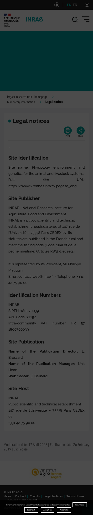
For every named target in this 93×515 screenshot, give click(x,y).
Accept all (47, 510)
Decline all (31, 510)
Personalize (64, 510)
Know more (79, 505)
